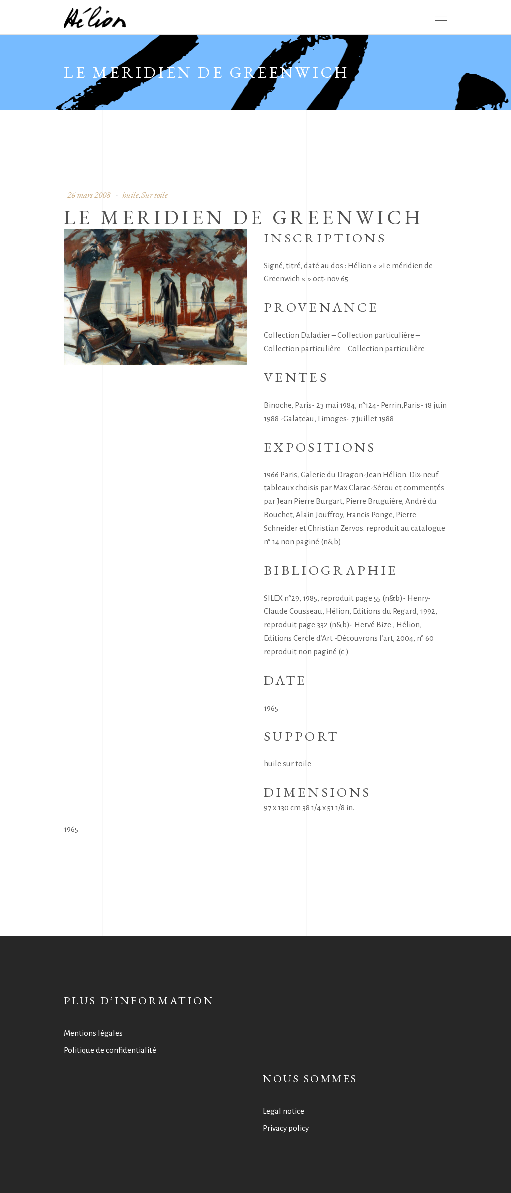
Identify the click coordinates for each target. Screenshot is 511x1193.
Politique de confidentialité (110, 1050)
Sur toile (154, 194)
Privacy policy (286, 1128)
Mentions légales (93, 1033)
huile (130, 194)
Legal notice (283, 1111)
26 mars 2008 (88, 194)
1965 (71, 829)
